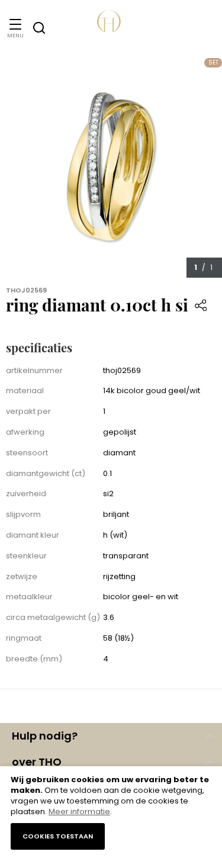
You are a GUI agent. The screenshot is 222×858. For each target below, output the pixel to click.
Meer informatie (79, 811)
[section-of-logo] (111, 28)
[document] (111, 812)
